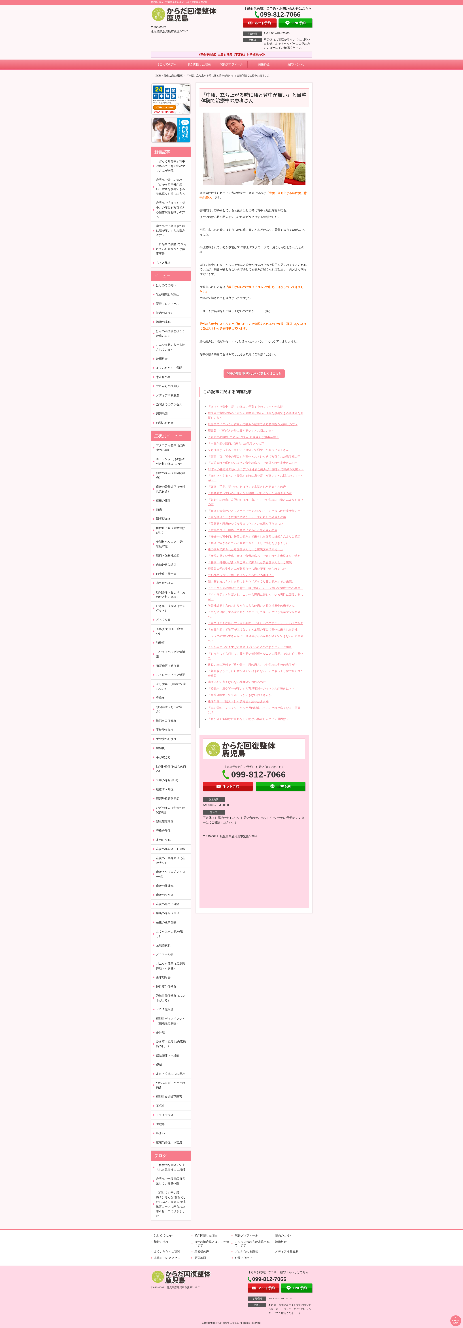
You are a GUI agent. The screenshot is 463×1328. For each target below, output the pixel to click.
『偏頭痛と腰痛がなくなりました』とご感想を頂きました (245, 523)
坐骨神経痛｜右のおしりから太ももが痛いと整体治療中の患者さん (251, 605)
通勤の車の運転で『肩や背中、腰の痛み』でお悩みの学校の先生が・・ (254, 664)
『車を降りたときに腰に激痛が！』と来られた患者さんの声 (247, 517)
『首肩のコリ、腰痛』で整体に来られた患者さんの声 (242, 530)
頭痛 (159, 509)
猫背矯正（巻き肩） (169, 665)
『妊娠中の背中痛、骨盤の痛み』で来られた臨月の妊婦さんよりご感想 (254, 536)
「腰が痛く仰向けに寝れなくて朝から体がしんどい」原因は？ (248, 718)
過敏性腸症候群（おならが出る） (170, 998)
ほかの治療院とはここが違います (170, 333)
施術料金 (264, 64)
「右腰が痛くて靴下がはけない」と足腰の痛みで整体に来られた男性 (253, 629)
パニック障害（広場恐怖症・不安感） (170, 966)
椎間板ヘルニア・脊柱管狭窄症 (170, 544)
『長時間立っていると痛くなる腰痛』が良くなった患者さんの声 (250, 493)
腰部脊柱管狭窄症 (167, 798)
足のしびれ (163, 839)
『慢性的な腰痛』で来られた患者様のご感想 (170, 1167)
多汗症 (160, 1032)
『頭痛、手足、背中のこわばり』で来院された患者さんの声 (247, 486)
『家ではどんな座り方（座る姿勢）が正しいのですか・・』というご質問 (255, 623)
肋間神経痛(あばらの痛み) (171, 769)
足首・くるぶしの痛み (170, 1073)
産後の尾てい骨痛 (167, 904)
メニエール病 (164, 954)
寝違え (160, 697)
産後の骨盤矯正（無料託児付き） (170, 489)
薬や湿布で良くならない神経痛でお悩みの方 (237, 682)
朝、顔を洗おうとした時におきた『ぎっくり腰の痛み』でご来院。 (251, 581)
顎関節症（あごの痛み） (169, 709)
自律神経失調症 (166, 564)
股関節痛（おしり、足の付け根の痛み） (170, 594)
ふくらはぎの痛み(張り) (169, 934)
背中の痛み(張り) (173, 75)
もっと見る (163, 262)
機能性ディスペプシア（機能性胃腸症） (170, 1021)
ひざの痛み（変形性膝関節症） (170, 810)
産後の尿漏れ (164, 885)
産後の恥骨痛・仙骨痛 (170, 849)
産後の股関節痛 (166, 922)
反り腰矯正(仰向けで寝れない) (171, 686)
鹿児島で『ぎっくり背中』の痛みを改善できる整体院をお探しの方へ (253, 424)
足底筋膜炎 (163, 945)
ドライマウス (164, 1114)
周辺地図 (162, 413)
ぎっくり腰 (163, 619)
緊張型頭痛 (163, 518)
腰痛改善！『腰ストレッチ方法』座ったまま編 (238, 701)
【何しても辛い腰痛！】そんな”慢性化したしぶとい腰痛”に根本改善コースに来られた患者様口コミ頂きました (171, 1204)
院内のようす (164, 312)
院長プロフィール (231, 64)
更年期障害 (163, 977)
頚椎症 (160, 642)
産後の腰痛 (163, 500)
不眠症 (160, 1105)
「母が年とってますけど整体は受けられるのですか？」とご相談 (250, 647)
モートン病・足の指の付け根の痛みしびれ (170, 461)
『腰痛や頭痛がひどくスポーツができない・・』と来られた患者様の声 (254, 510)
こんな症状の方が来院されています (170, 347)
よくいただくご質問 (169, 367)
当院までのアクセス (169, 404)
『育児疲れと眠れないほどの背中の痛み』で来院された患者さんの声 (253, 462)
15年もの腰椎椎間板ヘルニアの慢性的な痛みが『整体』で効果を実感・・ (256, 469)
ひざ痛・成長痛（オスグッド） (170, 608)
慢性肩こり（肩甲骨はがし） (170, 530)
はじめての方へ (167, 64)
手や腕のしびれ (166, 739)
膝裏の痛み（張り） (169, 913)
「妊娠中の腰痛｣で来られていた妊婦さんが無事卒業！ (243, 437)
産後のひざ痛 (164, 894)
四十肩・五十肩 (166, 573)
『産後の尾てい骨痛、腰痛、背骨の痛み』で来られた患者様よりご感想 (254, 555)
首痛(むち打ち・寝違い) (169, 631)
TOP (158, 75)
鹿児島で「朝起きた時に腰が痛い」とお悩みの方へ (241, 430)
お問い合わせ (296, 64)
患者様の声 (163, 377)
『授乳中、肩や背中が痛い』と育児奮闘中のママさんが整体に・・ (251, 688)
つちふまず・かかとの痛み (170, 1085)
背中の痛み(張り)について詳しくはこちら (254, 373)
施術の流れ (163, 321)
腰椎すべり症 (164, 789)
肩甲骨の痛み (164, 583)
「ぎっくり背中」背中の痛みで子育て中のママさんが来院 (245, 406)
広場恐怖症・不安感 (169, 1142)
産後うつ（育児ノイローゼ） (170, 874)
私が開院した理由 (199, 64)
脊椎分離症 (163, 830)
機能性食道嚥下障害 (169, 1096)
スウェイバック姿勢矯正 (170, 654)
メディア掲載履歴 (167, 395)
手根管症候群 (164, 729)
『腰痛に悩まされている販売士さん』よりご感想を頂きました (248, 543)
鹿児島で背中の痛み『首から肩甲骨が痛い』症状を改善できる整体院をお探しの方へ (170, 186)
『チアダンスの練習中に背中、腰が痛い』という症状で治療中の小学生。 (255, 588)
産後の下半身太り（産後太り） (170, 860)
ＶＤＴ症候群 (164, 1009)
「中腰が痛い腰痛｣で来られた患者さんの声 (236, 443)
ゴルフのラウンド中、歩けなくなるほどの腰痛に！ (241, 575)
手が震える (163, 757)
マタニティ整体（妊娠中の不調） (170, 448)
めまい (160, 1133)
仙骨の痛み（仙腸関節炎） (170, 475)
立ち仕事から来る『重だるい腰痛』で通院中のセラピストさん (248, 450)
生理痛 (160, 1124)
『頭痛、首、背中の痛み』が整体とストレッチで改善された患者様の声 (254, 456)
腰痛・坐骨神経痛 (167, 555)
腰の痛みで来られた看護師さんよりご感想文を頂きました (245, 549)
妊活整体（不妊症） (169, 1055)
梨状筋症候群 (164, 821)
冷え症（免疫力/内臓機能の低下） (171, 1044)
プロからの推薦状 (167, 386)
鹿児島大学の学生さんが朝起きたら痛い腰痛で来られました (247, 568)
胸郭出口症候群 (166, 720)
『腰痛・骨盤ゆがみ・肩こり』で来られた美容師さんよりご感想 (250, 562)
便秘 (159, 1064)
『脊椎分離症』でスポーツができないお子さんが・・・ (244, 695)
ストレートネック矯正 (170, 674)
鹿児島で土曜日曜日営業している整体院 (170, 1181)
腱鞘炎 (160, 748)
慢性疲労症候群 (166, 986)
